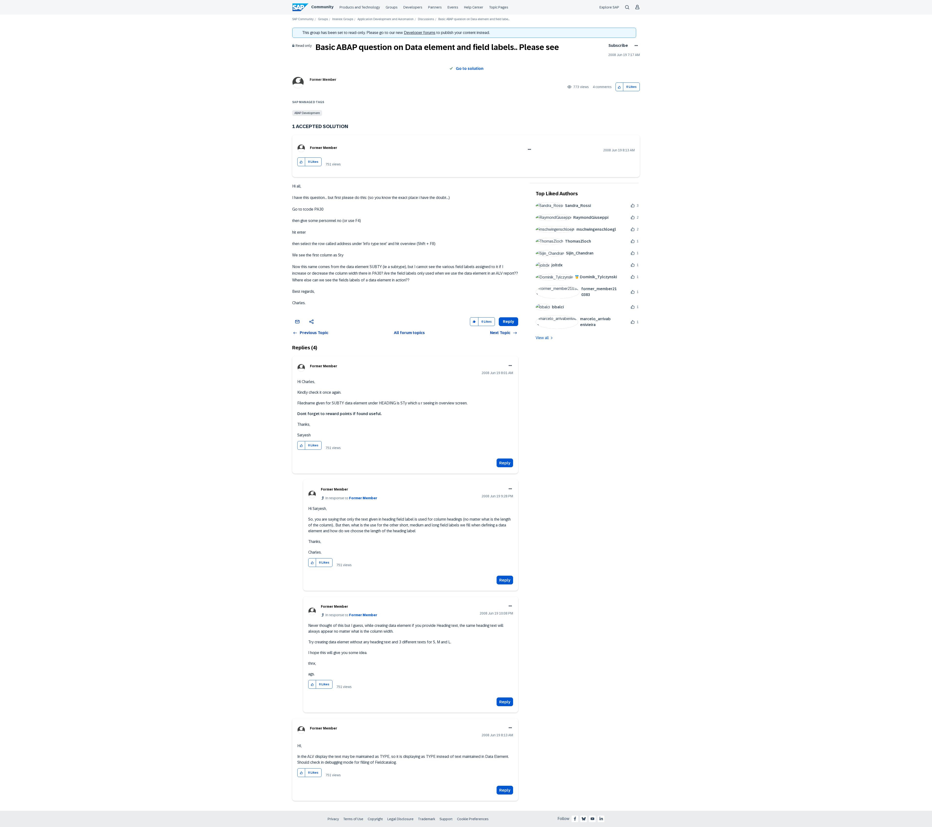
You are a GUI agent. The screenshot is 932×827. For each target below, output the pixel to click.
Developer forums (419, 33)
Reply (504, 463)
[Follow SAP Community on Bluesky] (584, 819)
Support (446, 819)
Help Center (473, 7)
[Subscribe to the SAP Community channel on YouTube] (592, 819)
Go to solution (469, 68)
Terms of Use (353, 819)
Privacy (333, 819)
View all (542, 338)
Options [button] (635, 46)
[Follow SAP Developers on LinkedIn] (601, 819)
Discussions (426, 19)
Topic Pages (498, 7)
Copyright (375, 819)
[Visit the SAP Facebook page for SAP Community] (575, 819)
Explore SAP (609, 7)
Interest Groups (342, 19)
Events (453, 7)
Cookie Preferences (473, 819)
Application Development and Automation (386, 19)
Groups (392, 7)
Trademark (426, 819)
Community (322, 7)
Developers (412, 7)
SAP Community (303, 19)
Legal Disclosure (400, 819)
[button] (619, 87)
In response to (351, 498)
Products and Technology (360, 7)
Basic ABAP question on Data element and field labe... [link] (473, 19)
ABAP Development (307, 113)
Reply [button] (508, 321)
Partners (435, 7)
